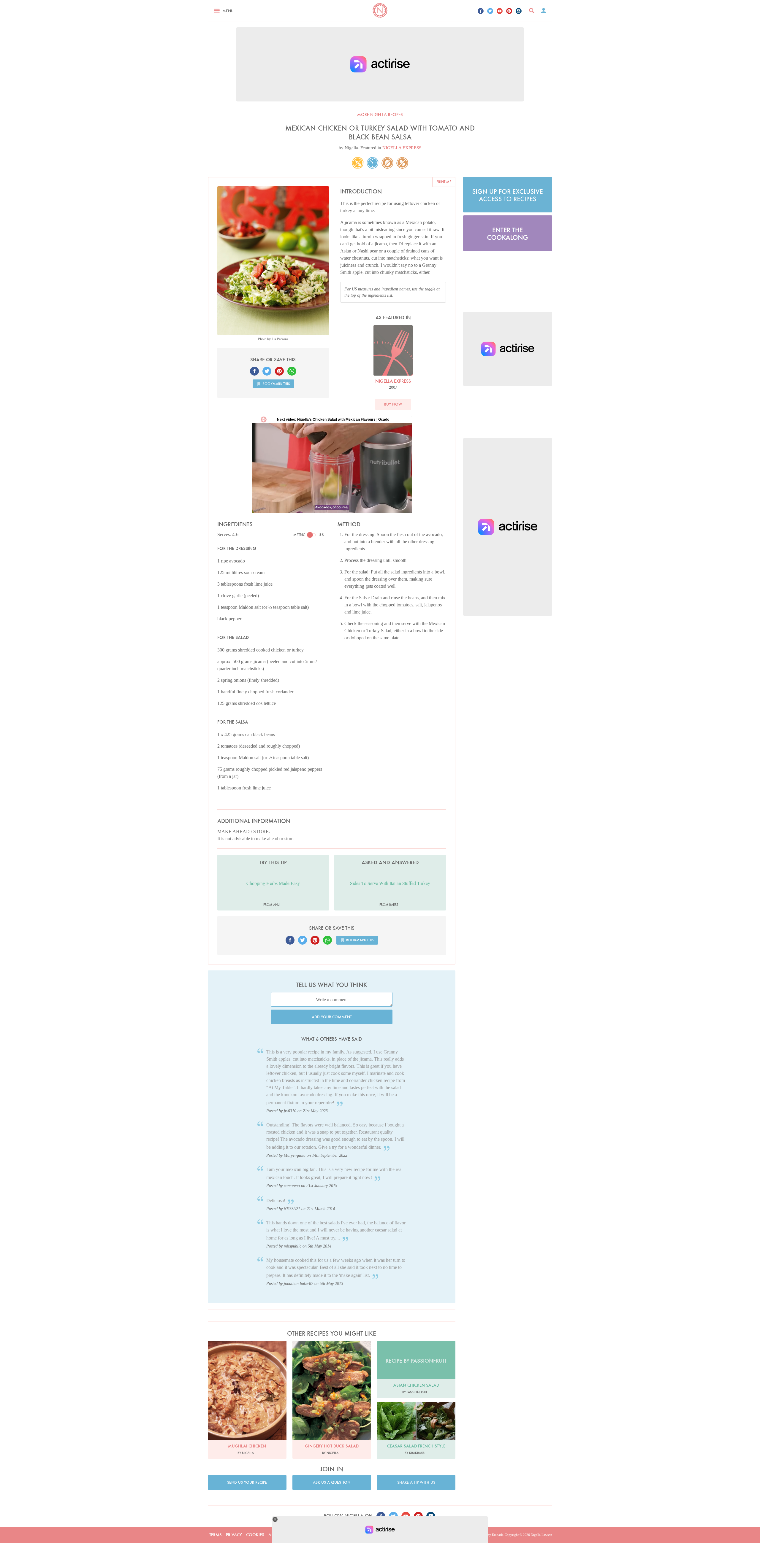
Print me (443, 181)
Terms (215, 1534)
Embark (497, 1534)
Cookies (255, 1534)
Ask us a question (331, 1482)
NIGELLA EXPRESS (401, 147)
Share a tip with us (416, 1482)
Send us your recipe (247, 1482)
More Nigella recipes (380, 114)
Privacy (234, 1534)
